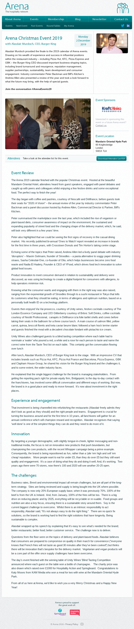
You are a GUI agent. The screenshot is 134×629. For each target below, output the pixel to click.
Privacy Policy (71, 624)
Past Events (37, 25)
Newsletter (99, 19)
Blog (78, 19)
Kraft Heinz (112, 109)
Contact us (101, 125)
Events (34, 19)
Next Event (21, 25)
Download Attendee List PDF (111, 158)
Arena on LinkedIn (128, 25)
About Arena (13, 19)
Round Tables (53, 25)
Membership (56, 19)
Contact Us (121, 19)
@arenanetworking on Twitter (122, 25)
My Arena (69, 25)
